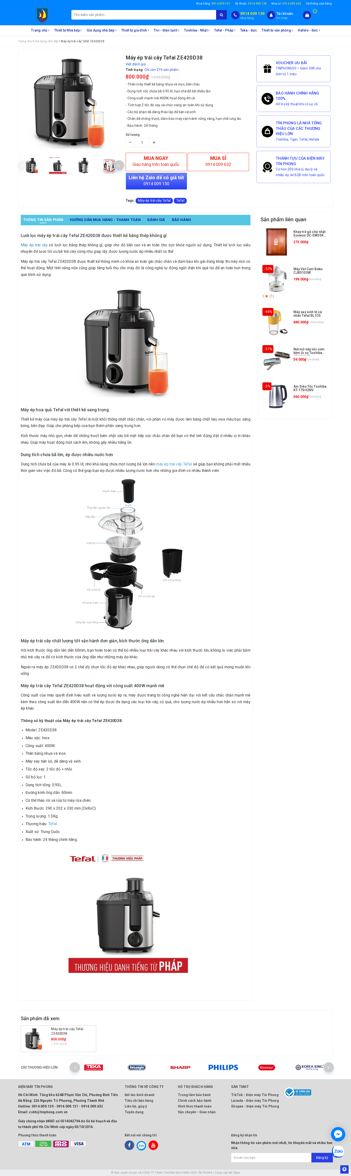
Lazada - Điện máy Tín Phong (255, 1100)
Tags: (131, 200)
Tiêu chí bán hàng (139, 1100)
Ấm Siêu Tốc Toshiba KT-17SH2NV (310, 388)
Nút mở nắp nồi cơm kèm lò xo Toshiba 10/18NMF (309, 353)
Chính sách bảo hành (195, 1100)
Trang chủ (39, 30)
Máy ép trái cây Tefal (154, 200)
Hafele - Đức (308, 30)
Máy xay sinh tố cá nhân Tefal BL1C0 (307, 313)
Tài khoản (284, 13)
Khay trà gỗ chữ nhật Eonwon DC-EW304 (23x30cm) (309, 235)
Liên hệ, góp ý (136, 1106)
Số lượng (133, 135)
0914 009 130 (252, 13)
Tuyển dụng (134, 1112)
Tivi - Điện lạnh (166, 30)
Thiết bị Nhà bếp (67, 30)
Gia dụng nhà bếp (101, 30)
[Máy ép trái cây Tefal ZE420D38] (36, 1039)
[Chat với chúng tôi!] (338, 1134)
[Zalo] (141, 1145)
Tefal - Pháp (224, 30)
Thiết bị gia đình (134, 30)
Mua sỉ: (286, 3)
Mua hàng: (213, 3)
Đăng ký (322, 1158)
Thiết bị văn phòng (277, 30)
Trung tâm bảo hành (194, 1095)
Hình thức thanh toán (195, 1106)
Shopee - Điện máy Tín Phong (255, 1106)
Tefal (180, 200)
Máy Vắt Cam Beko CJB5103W (308, 270)
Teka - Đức (248, 30)
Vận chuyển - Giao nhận (197, 1112)
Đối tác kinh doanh (140, 1095)
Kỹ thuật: (251, 3)
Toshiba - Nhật (196, 30)
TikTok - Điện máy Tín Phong (255, 1095)
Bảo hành (181, 220)
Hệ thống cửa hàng (319, 3)
